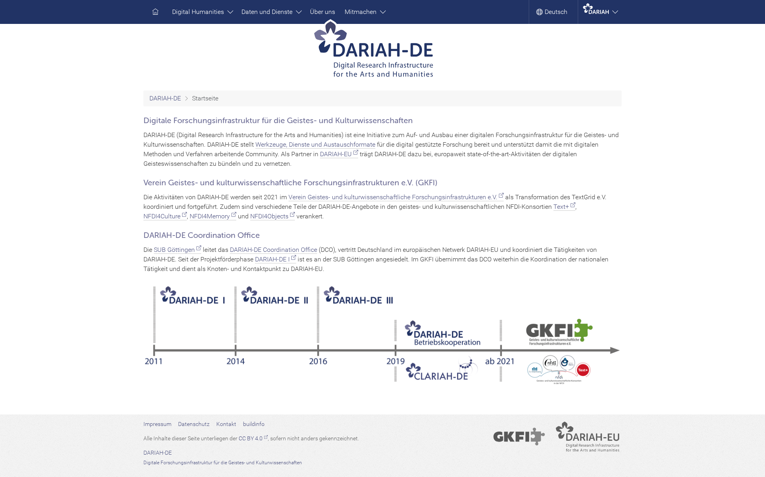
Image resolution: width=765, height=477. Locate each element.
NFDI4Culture (161, 216)
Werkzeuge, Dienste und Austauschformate (315, 144)
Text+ (561, 206)
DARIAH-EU (336, 154)
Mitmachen (361, 12)
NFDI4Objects (269, 216)
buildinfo (254, 424)
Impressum (157, 424)
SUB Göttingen (174, 249)
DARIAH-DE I (272, 259)
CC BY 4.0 (251, 438)
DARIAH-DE (165, 98)
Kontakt (226, 424)
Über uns (322, 12)
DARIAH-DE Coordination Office (273, 249)
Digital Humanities (199, 12)
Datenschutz (194, 424)
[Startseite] (383, 51)
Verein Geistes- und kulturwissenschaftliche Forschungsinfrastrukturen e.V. (392, 197)
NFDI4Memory (210, 216)
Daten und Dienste (267, 12)
